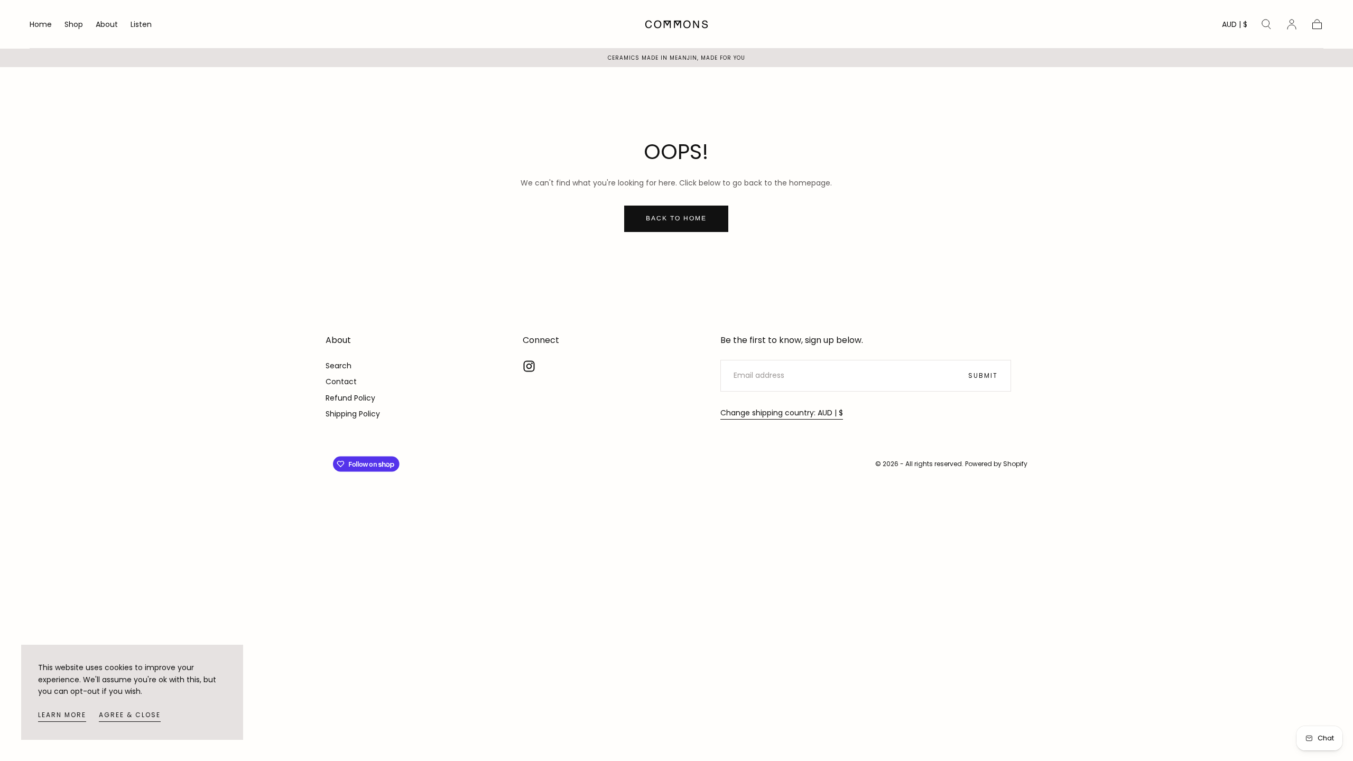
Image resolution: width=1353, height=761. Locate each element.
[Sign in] (1291, 24)
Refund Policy (350, 398)
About (107, 25)
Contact (341, 381)
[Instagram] (529, 366)
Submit (983, 375)
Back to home (676, 218)
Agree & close (130, 714)
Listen (141, 25)
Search (338, 365)
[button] (1234, 26)
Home (41, 25)
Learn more (62, 714)
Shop (73, 25)
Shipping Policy (353, 414)
